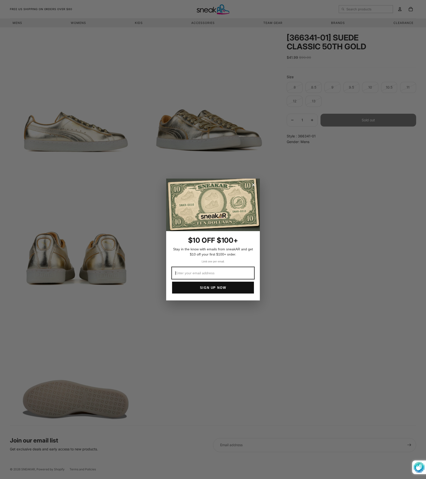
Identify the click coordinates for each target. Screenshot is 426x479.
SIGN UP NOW (213, 288)
